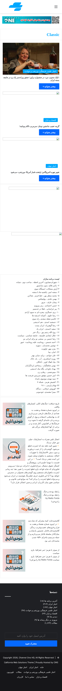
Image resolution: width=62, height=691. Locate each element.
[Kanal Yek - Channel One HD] (16, 6)
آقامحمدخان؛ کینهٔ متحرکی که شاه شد (43, 520)
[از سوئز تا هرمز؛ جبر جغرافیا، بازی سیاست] (14, 571)
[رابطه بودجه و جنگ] (30, 512)
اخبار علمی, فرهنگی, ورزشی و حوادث (41, 610)
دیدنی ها (53, 616)
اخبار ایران (52, 604)
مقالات (54, 623)
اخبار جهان (52, 607)
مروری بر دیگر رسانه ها (47, 620)
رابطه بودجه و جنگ (51, 491)
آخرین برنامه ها (50, 601)
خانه (42, 667)
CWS (56, 662)
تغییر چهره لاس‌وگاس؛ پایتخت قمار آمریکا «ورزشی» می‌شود (35, 172)
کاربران (20, 677)
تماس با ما (29, 677)
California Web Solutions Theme (19, 662)
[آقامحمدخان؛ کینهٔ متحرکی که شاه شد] (14, 541)
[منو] (55, 7)
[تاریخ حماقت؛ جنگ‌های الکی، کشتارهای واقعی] (14, 424)
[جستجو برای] (6, 7)
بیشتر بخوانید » (49, 86)
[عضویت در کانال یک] (31, 20)
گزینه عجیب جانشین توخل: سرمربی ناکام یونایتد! (39, 126)
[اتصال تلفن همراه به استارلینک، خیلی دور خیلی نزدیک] (14, 460)
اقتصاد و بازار (51, 613)
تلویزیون (10, 672)
